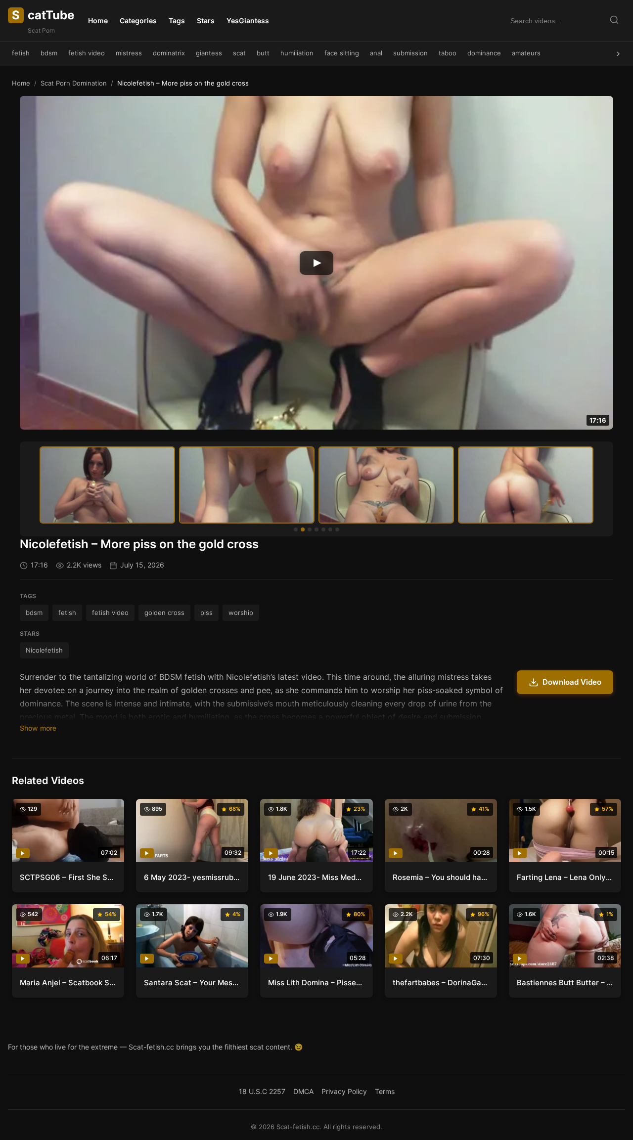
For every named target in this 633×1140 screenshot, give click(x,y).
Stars (206, 20)
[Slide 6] (330, 529)
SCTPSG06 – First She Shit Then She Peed (68, 877)
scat (239, 53)
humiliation (297, 53)
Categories (138, 20)
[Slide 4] (316, 529)
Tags (177, 20)
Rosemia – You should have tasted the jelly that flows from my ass (441, 877)
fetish (21, 53)
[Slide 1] (296, 529)
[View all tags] (618, 54)
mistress (129, 53)
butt (263, 53)
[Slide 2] (303, 529)
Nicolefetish (44, 650)
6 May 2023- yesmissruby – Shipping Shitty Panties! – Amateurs (192, 877)
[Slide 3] (310, 529)
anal (376, 53)
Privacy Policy (344, 1091)
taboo (447, 53)
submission (410, 53)
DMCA (303, 1091)
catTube (43, 15)
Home (98, 20)
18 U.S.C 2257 (262, 1091)
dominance (484, 53)
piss (206, 612)
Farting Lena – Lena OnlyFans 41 (565, 877)
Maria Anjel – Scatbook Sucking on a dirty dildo (68, 982)
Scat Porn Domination (74, 83)
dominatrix (169, 53)
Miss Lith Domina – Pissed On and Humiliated (316, 982)
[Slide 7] (337, 529)
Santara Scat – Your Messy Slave (192, 982)
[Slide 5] (323, 529)
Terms (385, 1091)
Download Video (572, 682)
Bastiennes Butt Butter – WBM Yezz (565, 982)
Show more (38, 728)
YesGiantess (247, 20)
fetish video (86, 53)
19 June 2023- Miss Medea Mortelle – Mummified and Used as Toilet (316, 877)
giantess (209, 53)
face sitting (341, 53)
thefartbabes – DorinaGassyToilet (441, 982)
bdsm (49, 53)
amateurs (526, 53)
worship (240, 612)
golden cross (164, 612)
